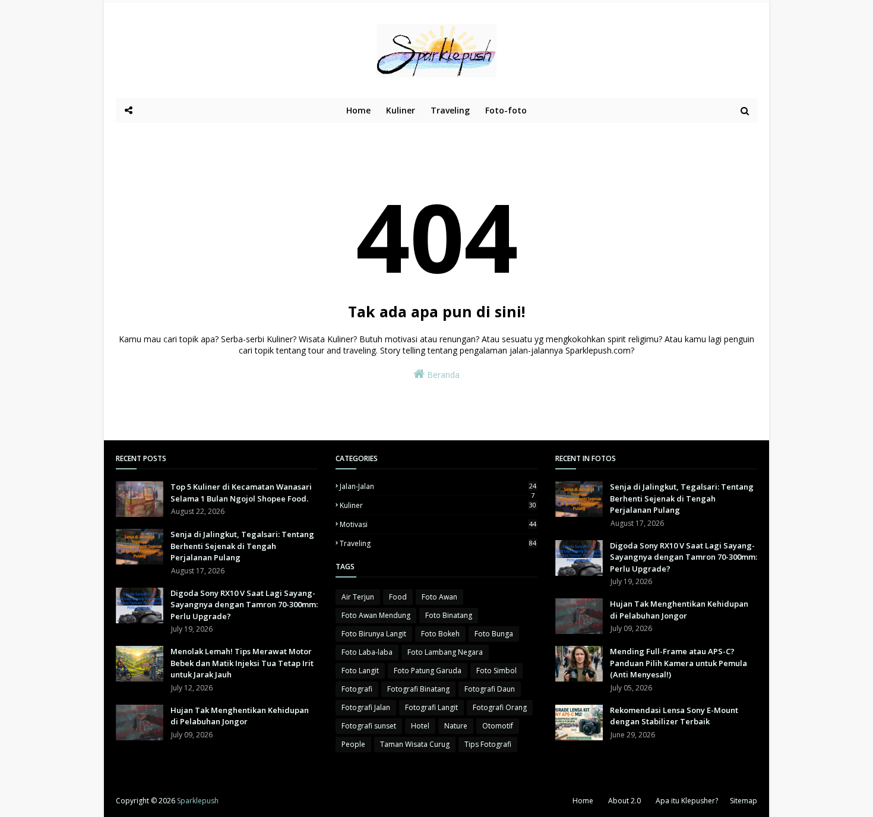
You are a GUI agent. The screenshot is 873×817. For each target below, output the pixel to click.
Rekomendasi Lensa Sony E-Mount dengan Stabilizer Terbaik (674, 716)
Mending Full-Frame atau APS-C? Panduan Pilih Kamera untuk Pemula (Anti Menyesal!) (678, 663)
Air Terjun (357, 597)
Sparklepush (198, 801)
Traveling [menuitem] (450, 110)
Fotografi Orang (500, 707)
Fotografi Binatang (418, 689)
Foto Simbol (496, 670)
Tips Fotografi (487, 744)
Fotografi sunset (368, 726)
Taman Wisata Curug (415, 744)
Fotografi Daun (489, 689)
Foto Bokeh (440, 634)
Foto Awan (439, 597)
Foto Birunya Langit (373, 634)
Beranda (442, 374)
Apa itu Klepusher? (687, 801)
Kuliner (438, 505)
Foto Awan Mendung (375, 615)
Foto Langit (360, 670)
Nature (455, 726)
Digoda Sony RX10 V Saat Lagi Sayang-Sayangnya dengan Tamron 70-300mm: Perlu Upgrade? (244, 605)
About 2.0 (624, 801)
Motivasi (438, 524)
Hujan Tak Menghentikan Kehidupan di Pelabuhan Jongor (239, 716)
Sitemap (743, 801)
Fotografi (356, 689)
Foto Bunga (494, 634)
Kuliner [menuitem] (400, 110)
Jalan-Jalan (438, 486)
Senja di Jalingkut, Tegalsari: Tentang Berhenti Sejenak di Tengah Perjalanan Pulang (242, 546)
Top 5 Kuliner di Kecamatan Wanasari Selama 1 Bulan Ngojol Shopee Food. (241, 492)
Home (582, 801)
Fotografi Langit (431, 707)
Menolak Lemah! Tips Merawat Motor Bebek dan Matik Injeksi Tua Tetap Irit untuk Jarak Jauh (242, 663)
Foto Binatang (448, 615)
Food (398, 597)
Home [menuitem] (358, 110)
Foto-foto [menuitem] (506, 110)
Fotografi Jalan (365, 707)
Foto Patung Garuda (427, 670)
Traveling (438, 543)
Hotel (420, 726)
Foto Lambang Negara (445, 652)
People (353, 744)
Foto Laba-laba (367, 652)
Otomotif (497, 726)
